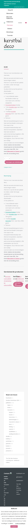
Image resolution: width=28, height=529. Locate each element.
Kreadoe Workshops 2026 (12, 400)
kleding (11, 426)
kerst (10, 167)
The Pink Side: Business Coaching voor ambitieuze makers (12, 460)
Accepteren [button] (14, 526)
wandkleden (12, 431)
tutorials (8, 448)
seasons (11, 429)
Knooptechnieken (10, 105)
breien (9, 407)
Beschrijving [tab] (7, 176)
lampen (11, 412)
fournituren (9, 398)
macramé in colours (14, 422)
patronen (8, 443)
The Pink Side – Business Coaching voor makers (18, 489)
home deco (12, 417)
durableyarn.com (20, 473)
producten (8, 450)
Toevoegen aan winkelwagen (13, 162)
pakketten (8, 402)
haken (8, 405)
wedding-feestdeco (14, 434)
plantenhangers (13, 419)
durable (8, 436)
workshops (8, 441)
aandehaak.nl (19, 480)
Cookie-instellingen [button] (20, 523)
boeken (8, 446)
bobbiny (8, 438)
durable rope (13, 107)
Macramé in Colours (13, 151)
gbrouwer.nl (19, 477)
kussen (11, 414)
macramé (9, 410)
